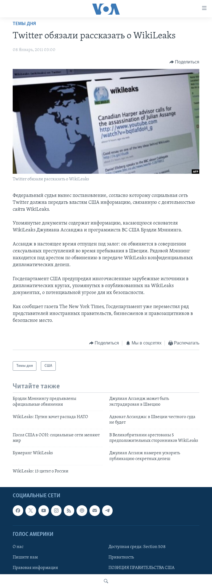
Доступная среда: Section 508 (137, 547)
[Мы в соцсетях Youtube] (43, 510)
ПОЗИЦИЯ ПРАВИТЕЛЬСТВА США (141, 568)
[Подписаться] (94, 510)
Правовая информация (35, 568)
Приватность (121, 557)
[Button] (184, 62)
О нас (18, 547)
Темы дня (24, 24)
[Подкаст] (81, 510)
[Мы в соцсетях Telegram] (107, 510)
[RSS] (69, 510)
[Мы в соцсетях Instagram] (56, 510)
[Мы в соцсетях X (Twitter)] (30, 510)
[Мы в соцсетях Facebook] (18, 510)
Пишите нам (25, 557)
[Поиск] (106, 581)
